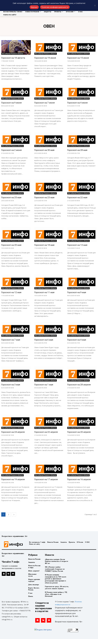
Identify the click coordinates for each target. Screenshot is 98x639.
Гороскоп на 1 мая (43, 384)
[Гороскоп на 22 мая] (82, 187)
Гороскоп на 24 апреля (13, 432)
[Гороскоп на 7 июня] (49, 92)
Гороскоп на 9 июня (11, 102)
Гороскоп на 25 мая (11, 197)
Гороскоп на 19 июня (45, 58)
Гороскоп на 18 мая (44, 245)
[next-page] (14, 514)
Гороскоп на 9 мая (76, 292)
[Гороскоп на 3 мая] (16, 374)
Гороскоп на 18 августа (13, 58)
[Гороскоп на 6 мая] (49, 329)
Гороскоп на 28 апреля (79, 384)
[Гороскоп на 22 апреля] (49, 421)
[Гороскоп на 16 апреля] (82, 469)
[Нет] (95, 5)
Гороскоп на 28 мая (77, 150)
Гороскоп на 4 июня (77, 102)
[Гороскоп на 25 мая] (16, 187)
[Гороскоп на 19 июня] (49, 47)
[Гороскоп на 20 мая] (16, 234)
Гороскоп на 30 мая (44, 150)
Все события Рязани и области (12, 54)
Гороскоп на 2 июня (11, 150)
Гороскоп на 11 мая (44, 292)
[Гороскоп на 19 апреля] (16, 469)
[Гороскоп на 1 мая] (49, 374)
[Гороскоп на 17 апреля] (49, 469)
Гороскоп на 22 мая (77, 197)
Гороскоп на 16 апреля (79, 479)
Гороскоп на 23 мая (44, 197)
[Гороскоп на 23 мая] (49, 187)
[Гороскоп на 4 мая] (82, 329)
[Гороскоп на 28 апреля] (82, 374)
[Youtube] (13, 574)
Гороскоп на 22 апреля (46, 432)
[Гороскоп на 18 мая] (49, 234)
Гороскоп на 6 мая (43, 339)
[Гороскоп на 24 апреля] (16, 421)
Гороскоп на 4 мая (76, 339)
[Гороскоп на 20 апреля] (82, 421)
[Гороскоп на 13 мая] (82, 234)
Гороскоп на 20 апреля (79, 432)
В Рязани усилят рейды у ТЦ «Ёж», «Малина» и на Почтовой (56, 594)
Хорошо (34, 7)
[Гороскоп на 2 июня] (16, 139)
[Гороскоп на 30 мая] (49, 139)
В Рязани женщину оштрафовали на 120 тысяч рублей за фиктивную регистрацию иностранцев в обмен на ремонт (55, 579)
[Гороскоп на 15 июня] (82, 47)
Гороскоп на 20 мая (11, 245)
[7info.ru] (13, 544)
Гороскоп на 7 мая (10, 339)
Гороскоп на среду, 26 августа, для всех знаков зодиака (57, 587)
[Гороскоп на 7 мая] (16, 329)
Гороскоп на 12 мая (11, 292)
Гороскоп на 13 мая (77, 245)
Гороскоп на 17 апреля (46, 479)
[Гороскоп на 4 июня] (82, 92)
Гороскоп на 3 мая (10, 384)
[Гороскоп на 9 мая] (82, 282)
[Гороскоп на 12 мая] (16, 282)
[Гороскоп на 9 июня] (16, 92)
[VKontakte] (8, 574)
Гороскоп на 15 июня (78, 58)
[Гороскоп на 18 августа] (16, 47)
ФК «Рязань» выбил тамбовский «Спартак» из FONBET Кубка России (55, 569)
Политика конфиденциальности (54, 7)
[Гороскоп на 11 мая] (49, 282)
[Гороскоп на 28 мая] (82, 139)
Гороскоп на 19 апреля (13, 479)
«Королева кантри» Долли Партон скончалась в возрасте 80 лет (56, 561)
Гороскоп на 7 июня (44, 102)
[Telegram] (4, 574)
